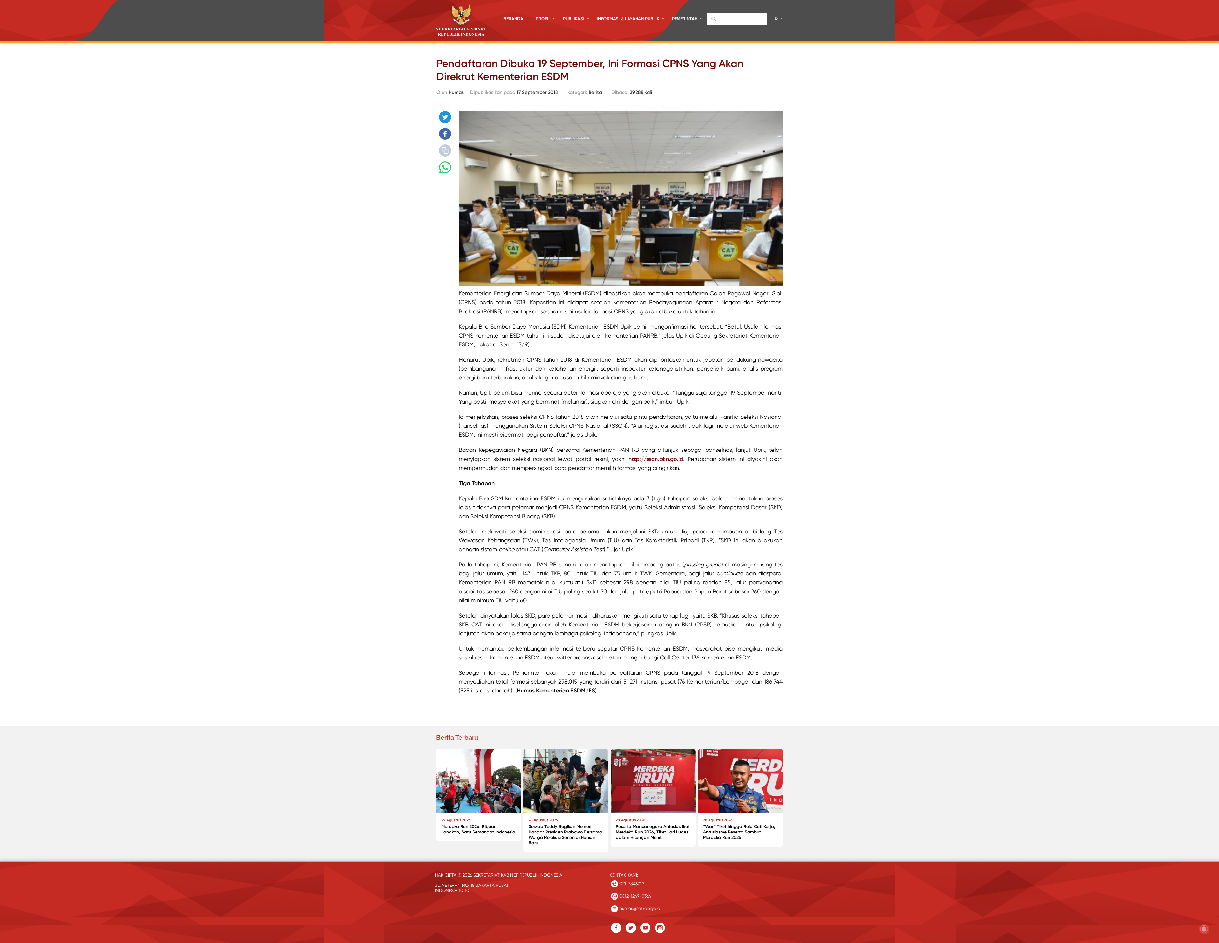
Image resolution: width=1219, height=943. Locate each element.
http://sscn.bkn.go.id (656, 459)
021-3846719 (631, 883)
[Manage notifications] (1204, 929)
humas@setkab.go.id (639, 908)
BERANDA (513, 19)
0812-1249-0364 (634, 896)
